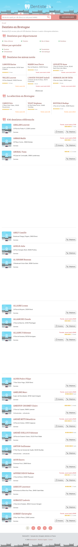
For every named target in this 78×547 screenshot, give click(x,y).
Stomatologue (45, 51)
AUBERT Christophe (22, 513)
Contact (50, 539)
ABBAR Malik (19, 138)
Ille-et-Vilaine (45, 41)
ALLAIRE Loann (20, 305)
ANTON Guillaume (21, 446)
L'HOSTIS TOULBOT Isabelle (38, 78)
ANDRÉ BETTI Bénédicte (24, 419)
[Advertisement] (39, 182)
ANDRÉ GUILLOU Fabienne (25, 432)
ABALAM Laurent (21, 124)
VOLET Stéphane (35, 103)
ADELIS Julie (19, 246)
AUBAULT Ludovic (21, 500)
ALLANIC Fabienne (22, 332)
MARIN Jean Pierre (36, 64)
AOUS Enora (18, 459)
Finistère (25, 41)
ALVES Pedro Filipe (22, 378)
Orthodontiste (8, 51)
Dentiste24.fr (39, 7)
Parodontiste (45, 49)
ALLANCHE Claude (22, 319)
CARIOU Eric (7, 103)
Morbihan (63, 41)
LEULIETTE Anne (60, 64)
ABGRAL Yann (19, 151)
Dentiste (6, 49)
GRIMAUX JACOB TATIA (63, 77)
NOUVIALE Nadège (61, 103)
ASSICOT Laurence (21, 486)
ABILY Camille (19, 232)
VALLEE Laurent (9, 77)
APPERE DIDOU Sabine (23, 473)
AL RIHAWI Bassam (22, 259)
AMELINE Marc (20, 392)
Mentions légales (42, 539)
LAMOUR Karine (9, 64)
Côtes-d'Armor (8, 41)
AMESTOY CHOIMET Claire (25, 405)
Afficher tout (39, 90)
